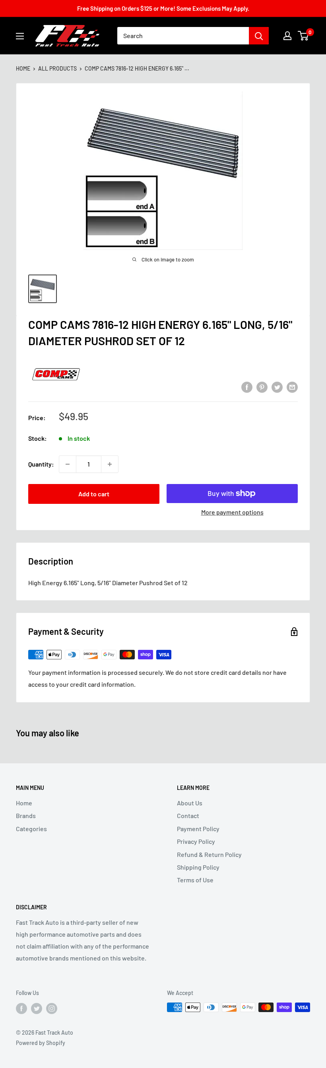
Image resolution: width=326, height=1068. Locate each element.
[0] (304, 35)
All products (57, 68)
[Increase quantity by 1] (109, 464)
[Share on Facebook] (246, 386)
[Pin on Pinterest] (262, 386)
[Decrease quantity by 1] (67, 464)
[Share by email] (292, 386)
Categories (31, 828)
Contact (188, 815)
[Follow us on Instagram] (51, 1008)
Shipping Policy (198, 867)
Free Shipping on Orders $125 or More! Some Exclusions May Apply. (163, 8)
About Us (189, 803)
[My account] (287, 35)
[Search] (259, 35)
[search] (183, 35)
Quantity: (41, 464)
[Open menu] (20, 36)
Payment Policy (198, 828)
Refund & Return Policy (209, 854)
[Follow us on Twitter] (36, 1008)
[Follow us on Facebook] (21, 1008)
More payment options (232, 512)
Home (23, 68)
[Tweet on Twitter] (277, 386)
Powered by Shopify (40, 1042)
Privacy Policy (196, 841)
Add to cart (93, 494)
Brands (26, 815)
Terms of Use (195, 880)
